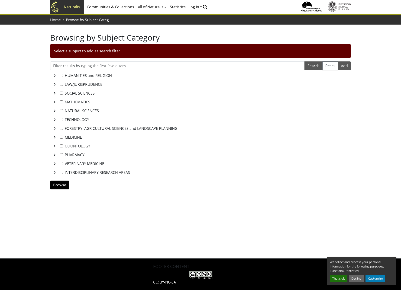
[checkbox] (61, 75)
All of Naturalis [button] (150, 7)
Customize (375, 278)
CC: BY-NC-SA (164, 282)
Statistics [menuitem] (178, 7)
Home (55, 19)
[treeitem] (200, 84)
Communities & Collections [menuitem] (110, 7)
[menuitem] (152, 7)
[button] (205, 7)
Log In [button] (194, 7)
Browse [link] (59, 185)
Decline (356, 278)
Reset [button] (330, 65)
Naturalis (72, 7)
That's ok (338, 278)
